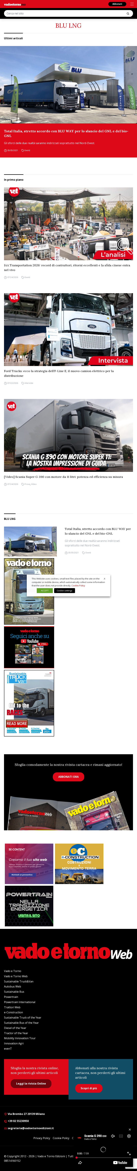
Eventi (27, 150)
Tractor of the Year (16, 1033)
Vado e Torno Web (16, 976)
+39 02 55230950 (18, 1121)
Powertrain (11, 997)
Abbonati (117, 4)
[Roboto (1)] (68, 647)
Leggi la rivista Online (31, 1083)
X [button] (104, 578)
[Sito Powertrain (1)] (29, 906)
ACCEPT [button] (45, 590)
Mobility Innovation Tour (20, 1038)
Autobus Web (12, 986)
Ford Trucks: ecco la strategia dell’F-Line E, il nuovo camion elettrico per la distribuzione (59, 373)
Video (34, 484)
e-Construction (13, 1012)
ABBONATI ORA (68, 777)
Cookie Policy (61, 1138)
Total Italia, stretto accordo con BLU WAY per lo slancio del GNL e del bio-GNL (66, 133)
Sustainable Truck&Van (18, 981)
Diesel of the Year (15, 1028)
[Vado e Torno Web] (15, 4)
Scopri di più (89, 1088)
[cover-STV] (68, 703)
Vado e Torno (12, 971)
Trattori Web (12, 1007)
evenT (8, 1048)
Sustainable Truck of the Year (22, 1017)
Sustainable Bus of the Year (21, 1023)
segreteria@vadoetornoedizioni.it (30, 1128)
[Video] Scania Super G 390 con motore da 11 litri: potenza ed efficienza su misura (63, 477)
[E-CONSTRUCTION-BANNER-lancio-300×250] (79, 864)
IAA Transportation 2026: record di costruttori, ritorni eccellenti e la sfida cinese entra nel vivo (67, 267)
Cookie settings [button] (64, 590)
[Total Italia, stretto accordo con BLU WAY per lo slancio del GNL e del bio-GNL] (68, 84)
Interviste (29, 383)
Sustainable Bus (14, 992)
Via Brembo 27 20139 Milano (26, 1114)
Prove (27, 484)
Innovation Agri (14, 1043)
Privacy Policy (41, 1138)
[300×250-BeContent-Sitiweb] (29, 864)
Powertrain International (19, 1002)
